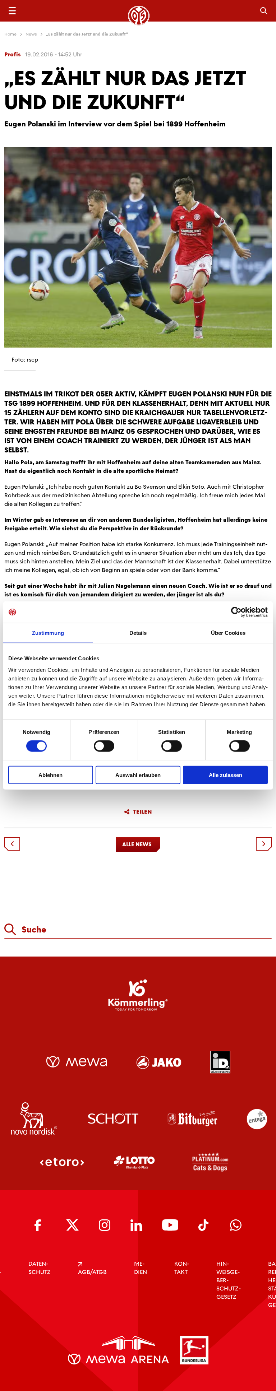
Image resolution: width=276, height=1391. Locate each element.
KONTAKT (181, 1268)
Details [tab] (138, 633)
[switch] (104, 746)
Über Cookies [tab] (228, 633)
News (31, 34)
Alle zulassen (225, 775)
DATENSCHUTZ (39, 1268)
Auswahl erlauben (138, 775)
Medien (140, 1268)
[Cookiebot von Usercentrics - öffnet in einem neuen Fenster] (236, 612)
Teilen (142, 812)
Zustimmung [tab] (48, 633)
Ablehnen (50, 775)
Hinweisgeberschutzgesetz (228, 1280)
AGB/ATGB (92, 1272)
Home (10, 34)
